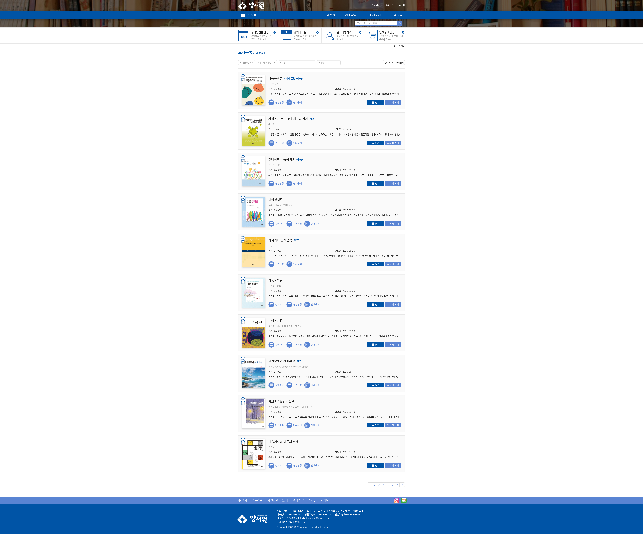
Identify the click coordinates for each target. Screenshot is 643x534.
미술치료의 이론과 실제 (283, 441)
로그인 (402, 5)
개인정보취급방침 (278, 500)
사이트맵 (326, 500)
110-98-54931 (300, 521)
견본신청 (279, 102)
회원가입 (389, 5)
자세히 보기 (393, 102)
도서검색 (400, 62)
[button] (246, 62)
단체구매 (297, 102)
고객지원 (396, 15)
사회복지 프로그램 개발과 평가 (292, 118)
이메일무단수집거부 (304, 500)
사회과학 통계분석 (284, 240)
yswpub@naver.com (319, 518)
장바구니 (376, 5)
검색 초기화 (389, 62)
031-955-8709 (323, 514)
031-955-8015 (353, 514)
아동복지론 (285, 78)
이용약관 (258, 500)
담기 (376, 102)
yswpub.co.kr (307, 527)
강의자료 (279, 223)
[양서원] (251, 5)
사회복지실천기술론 (281, 401)
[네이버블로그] (404, 500)
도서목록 (245, 52)
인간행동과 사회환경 (285, 361)
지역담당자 (352, 15)
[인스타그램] (396, 500)
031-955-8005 (289, 518)
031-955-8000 (293, 514)
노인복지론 (275, 320)
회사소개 (375, 15)
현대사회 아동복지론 (285, 159)
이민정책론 (275, 200)
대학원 (331, 15)
